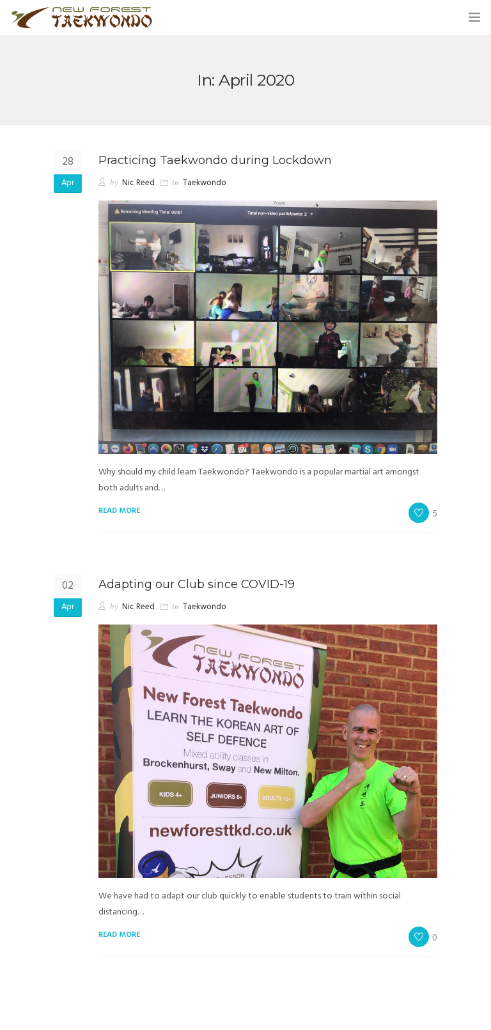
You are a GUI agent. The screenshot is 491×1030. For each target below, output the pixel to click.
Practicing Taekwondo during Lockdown (215, 160)
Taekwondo (204, 183)
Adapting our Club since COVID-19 (196, 584)
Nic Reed (138, 183)
